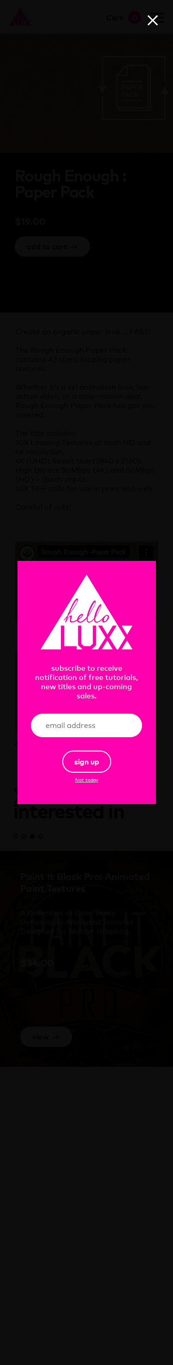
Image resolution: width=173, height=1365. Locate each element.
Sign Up (86, 761)
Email (120, 725)
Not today (86, 779)
